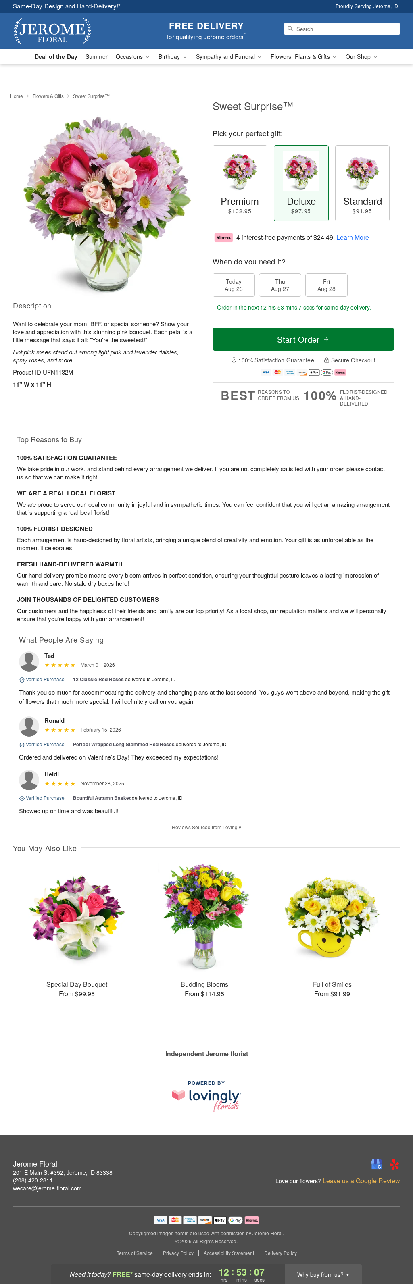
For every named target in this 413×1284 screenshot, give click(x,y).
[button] (392, 1250)
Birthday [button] (170, 56)
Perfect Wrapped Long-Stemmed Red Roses (124, 744)
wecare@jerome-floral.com (47, 1188)
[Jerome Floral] (71, 31)
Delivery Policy (280, 1253)
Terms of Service (135, 1253)
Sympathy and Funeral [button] (226, 56)
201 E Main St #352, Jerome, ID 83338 (63, 1172)
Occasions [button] (130, 56)
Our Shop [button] (359, 56)
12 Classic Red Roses (98, 679)
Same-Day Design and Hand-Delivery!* (67, 6)
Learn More (352, 237)
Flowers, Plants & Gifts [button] (301, 56)
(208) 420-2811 (33, 1180)
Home (16, 95)
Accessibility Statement (229, 1253)
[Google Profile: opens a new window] (376, 1164)
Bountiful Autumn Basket (102, 797)
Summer (97, 56)
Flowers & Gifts (48, 95)
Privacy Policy (178, 1253)
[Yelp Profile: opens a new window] (394, 1164)
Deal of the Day (56, 56)
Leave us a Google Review (361, 1180)
